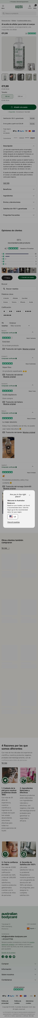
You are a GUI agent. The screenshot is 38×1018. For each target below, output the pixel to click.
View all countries (13, 522)
